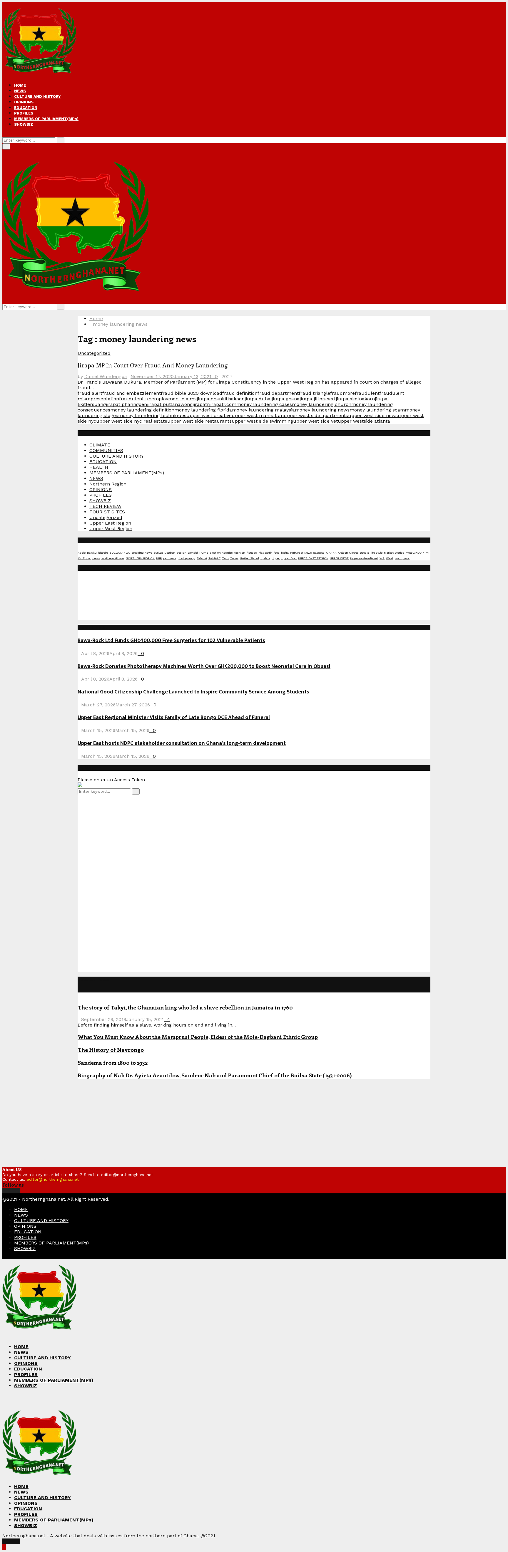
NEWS (20, 91)
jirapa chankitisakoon (221, 399)
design (181, 552)
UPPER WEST (339, 558)
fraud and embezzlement (131, 393)
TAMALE (214, 558)
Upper (276, 558)
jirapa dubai (258, 399)
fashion (239, 552)
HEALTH (98, 467)
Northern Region (107, 484)
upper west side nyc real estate (131, 421)
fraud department (278, 393)
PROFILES (23, 113)
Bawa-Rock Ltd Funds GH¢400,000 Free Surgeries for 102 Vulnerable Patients (171, 640)
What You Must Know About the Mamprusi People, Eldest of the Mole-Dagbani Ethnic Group (198, 1036)
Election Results (221, 552)
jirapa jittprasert (318, 399)
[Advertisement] (122, 883)
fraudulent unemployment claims (158, 399)
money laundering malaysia (263, 410)
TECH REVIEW (105, 506)
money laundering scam (377, 410)
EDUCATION (25, 107)
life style (376, 552)
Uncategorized (94, 353)
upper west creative (209, 415)
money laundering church (321, 404)
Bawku (92, 552)
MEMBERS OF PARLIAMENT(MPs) (46, 119)
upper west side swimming (262, 421)
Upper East (289, 558)
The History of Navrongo (111, 1049)
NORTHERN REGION (140, 558)
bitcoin (103, 552)
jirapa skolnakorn (355, 399)
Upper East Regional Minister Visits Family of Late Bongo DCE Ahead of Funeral (174, 717)
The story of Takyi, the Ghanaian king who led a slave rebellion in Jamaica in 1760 (185, 1007)
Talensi (202, 558)
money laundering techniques (152, 415)
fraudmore (342, 393)
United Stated (249, 558)
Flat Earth (265, 552)
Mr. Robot (84, 558)
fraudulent (367, 393)
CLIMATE (99, 445)
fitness (252, 552)
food (277, 552)
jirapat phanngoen (126, 404)
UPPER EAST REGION (313, 558)
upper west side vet (315, 421)
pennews (169, 558)
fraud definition (240, 393)
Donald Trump (198, 552)
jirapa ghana (286, 399)
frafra (285, 552)
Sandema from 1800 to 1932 (113, 1062)
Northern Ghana (112, 558)
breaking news (141, 552)
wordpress (402, 558)
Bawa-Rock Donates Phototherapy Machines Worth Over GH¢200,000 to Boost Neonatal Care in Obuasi (204, 666)
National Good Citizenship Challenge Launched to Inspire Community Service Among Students (193, 691)
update (265, 558)
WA (382, 558)
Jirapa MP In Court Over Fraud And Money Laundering (153, 365)
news (96, 558)
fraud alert (90, 393)
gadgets (319, 552)
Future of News (301, 552)
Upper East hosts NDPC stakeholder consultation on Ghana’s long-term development (182, 743)
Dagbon (169, 552)
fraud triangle (314, 393)
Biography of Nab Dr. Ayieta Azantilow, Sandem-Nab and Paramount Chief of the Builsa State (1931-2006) (215, 1075)
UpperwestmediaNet (364, 558)
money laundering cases (264, 404)
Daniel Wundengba (105, 376)
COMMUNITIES (106, 450)
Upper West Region (110, 528)
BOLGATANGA (119, 552)
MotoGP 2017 (415, 552)
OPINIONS (24, 102)
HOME (20, 85)
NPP (159, 558)
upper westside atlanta (364, 421)
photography (186, 558)
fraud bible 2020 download (191, 393)
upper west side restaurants (199, 421)
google (364, 552)
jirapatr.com (222, 404)
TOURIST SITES (107, 512)
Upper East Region (110, 523)
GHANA (331, 552)
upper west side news (373, 415)
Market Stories (394, 552)
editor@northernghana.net (53, 1179)
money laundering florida (203, 410)
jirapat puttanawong (170, 404)
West (389, 558)
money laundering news (322, 410)
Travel (234, 558)
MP (428, 552)
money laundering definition (142, 410)
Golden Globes (348, 552)
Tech (225, 558)
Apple (82, 552)
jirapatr (201, 404)
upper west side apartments (316, 415)
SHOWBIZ (23, 124)
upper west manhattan (258, 415)
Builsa (158, 552)
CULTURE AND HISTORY (37, 96)
